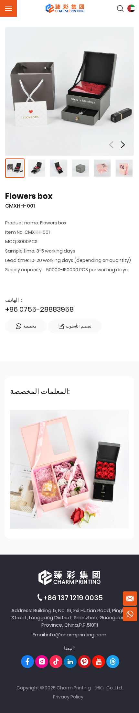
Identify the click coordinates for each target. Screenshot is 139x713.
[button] (123, 145)
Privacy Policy (68, 697)
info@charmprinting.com (76, 634)
